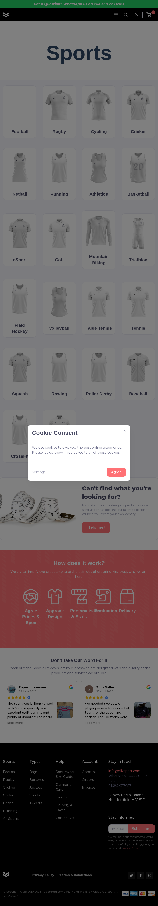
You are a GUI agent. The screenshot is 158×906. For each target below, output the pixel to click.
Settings (38, 472)
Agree (116, 472)
